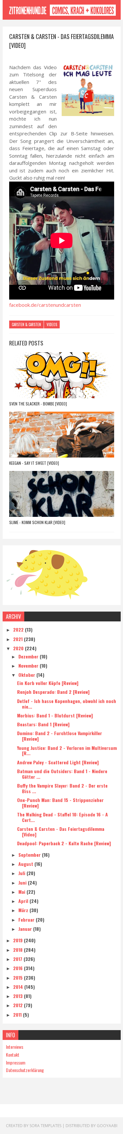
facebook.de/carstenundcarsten (45, 305)
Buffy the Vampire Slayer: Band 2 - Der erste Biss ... (62, 788)
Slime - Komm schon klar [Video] (37, 522)
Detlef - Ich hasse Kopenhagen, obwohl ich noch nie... (66, 703)
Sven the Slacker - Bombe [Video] (38, 403)
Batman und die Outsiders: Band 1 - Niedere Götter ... (62, 774)
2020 (19, 648)
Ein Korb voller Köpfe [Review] (47, 682)
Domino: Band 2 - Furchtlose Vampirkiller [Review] (59, 736)
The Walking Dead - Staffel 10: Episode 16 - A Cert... (62, 817)
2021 (18, 638)
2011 (18, 1014)
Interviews (14, 1046)
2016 (18, 968)
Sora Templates (45, 1125)
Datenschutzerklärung (25, 1069)
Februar (27, 919)
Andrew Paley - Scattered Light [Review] (58, 762)
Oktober (27, 674)
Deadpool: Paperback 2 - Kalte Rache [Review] (64, 843)
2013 (18, 995)
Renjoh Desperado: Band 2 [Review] (53, 691)
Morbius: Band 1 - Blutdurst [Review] (55, 715)
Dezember (29, 656)
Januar (25, 928)
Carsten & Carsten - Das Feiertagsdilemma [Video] (60, 831)
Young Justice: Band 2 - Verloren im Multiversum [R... (67, 750)
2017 (18, 958)
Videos (52, 324)
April (24, 900)
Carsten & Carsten (26, 324)
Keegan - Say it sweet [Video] (34, 463)
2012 (18, 1005)
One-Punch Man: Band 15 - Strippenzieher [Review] (60, 802)
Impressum (15, 1062)
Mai (22, 891)
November (29, 665)
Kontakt (12, 1054)
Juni (23, 882)
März (24, 910)
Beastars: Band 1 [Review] (43, 724)
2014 (18, 986)
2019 (18, 940)
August (26, 863)
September (30, 854)
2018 (18, 949)
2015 (18, 977)
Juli (22, 873)
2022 (19, 629)
